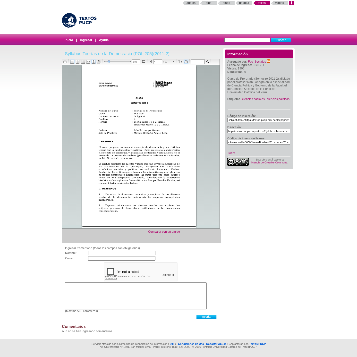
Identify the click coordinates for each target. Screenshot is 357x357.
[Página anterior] (151, 62)
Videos (279, 3)
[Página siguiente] (173, 62)
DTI (172, 343)
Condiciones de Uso (191, 343)
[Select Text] (180, 62)
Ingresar (86, 40)
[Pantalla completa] (143, 62)
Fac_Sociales (257, 61)
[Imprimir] (65, 62)
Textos (262, 3)
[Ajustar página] (93, 62)
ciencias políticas (278, 99)
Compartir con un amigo (164, 231)
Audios (191, 3)
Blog (209, 3)
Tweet (231, 153)
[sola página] (72, 62)
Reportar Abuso (216, 343)
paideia (244, 3)
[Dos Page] (77, 62)
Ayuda (104, 40)
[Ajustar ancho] (88, 62)
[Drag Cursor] (186, 62)
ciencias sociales (253, 99)
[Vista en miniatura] (83, 62)
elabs (226, 3)
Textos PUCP (257, 343)
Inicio (69, 40)
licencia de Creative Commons (269, 162)
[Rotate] (99, 62)
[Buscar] (207, 62)
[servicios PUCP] (291, 3)
